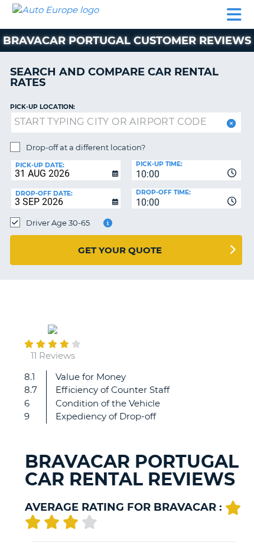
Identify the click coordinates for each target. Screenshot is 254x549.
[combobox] (186, 170)
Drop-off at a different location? (85, 147)
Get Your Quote (120, 250)
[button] (230, 123)
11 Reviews (53, 355)
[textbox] (126, 122)
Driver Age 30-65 (58, 222)
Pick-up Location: (42, 107)
